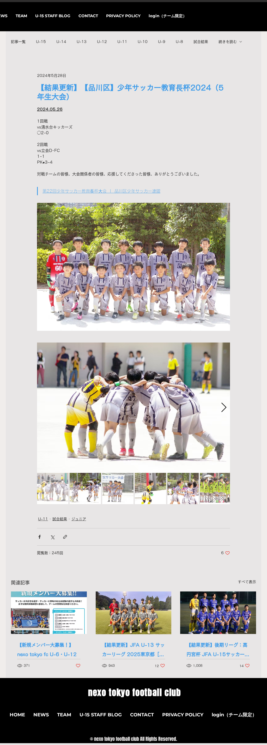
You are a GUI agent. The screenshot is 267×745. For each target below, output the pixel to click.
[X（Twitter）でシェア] (52, 536)
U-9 (161, 42)
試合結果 (200, 42)
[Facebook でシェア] (39, 536)
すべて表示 (247, 582)
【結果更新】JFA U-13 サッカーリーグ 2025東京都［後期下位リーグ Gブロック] (133, 651)
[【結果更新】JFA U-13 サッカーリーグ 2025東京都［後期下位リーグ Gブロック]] (134, 612)
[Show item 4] (150, 488)
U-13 (82, 42)
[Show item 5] (183, 488)
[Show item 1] (52, 488)
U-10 (143, 42)
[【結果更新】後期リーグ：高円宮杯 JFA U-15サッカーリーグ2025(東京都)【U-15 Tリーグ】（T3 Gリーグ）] (218, 612)
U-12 (102, 42)
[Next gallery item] (224, 408)
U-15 (41, 42)
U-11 (122, 42)
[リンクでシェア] (65, 536)
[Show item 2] (85, 488)
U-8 (179, 42)
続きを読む (228, 42)
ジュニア (78, 519)
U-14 (61, 42)
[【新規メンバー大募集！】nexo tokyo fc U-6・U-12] (49, 612)
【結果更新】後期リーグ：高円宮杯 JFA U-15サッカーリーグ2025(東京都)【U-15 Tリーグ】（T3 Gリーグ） (217, 651)
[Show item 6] (215, 488)
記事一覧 (18, 42)
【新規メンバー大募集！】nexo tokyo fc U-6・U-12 (47, 650)
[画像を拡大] (133, 408)
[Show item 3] (118, 488)
